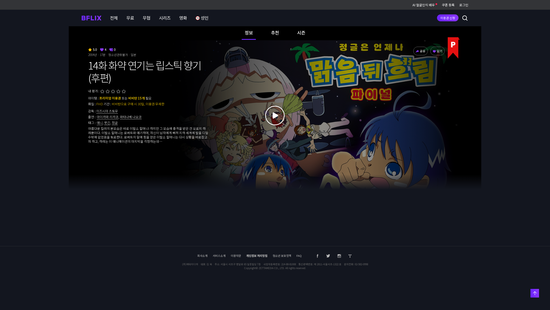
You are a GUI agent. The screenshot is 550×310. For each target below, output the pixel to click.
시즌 (301, 32)
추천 (275, 32)
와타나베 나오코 (131, 117)
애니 (100, 122)
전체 (114, 18)
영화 (183, 18)
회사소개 (202, 256)
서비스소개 (219, 256)
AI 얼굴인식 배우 (423, 5)
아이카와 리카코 (107, 117)
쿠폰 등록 (448, 5)
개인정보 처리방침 (256, 256)
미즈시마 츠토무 (107, 111)
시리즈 (165, 18)
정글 (115, 122)
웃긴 (107, 122)
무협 (146, 18)
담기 (439, 51)
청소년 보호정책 (282, 256)
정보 (249, 32)
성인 (204, 18)
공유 (422, 51)
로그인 (463, 5)
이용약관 (236, 256)
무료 (130, 18)
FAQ (299, 256)
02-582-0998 (361, 264)
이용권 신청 (447, 18)
